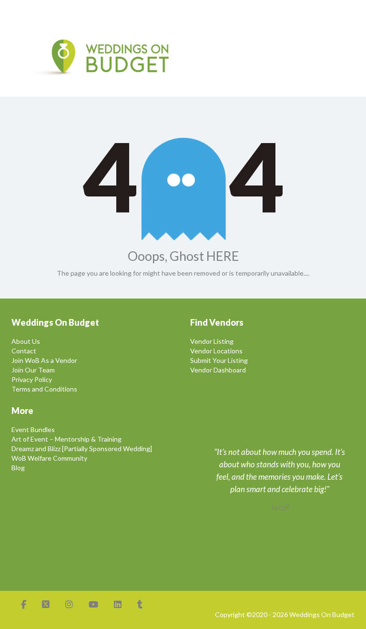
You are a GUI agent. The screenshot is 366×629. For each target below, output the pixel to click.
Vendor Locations (216, 351)
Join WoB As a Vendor (44, 360)
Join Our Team (33, 370)
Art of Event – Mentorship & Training (66, 439)
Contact (23, 351)
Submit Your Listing (219, 360)
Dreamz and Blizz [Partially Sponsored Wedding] (81, 448)
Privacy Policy (31, 379)
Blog (18, 468)
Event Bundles (33, 429)
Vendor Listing (212, 341)
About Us (25, 341)
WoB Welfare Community (49, 458)
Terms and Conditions (44, 389)
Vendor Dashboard (218, 370)
